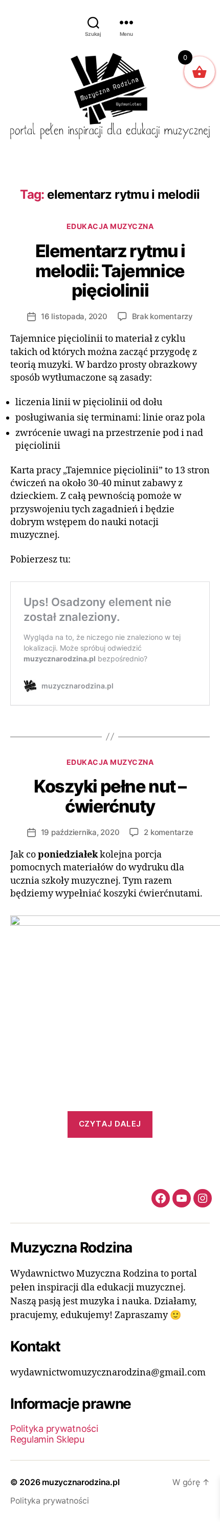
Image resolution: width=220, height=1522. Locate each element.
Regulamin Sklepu (47, 1439)
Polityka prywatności (54, 1428)
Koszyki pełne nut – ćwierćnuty (110, 796)
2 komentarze (168, 832)
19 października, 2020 (80, 832)
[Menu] (126, 22)
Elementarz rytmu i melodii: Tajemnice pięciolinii (110, 270)
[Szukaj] (93, 22)
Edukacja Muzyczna (110, 226)
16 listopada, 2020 (74, 316)
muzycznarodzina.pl (80, 1482)
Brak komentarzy (162, 316)
